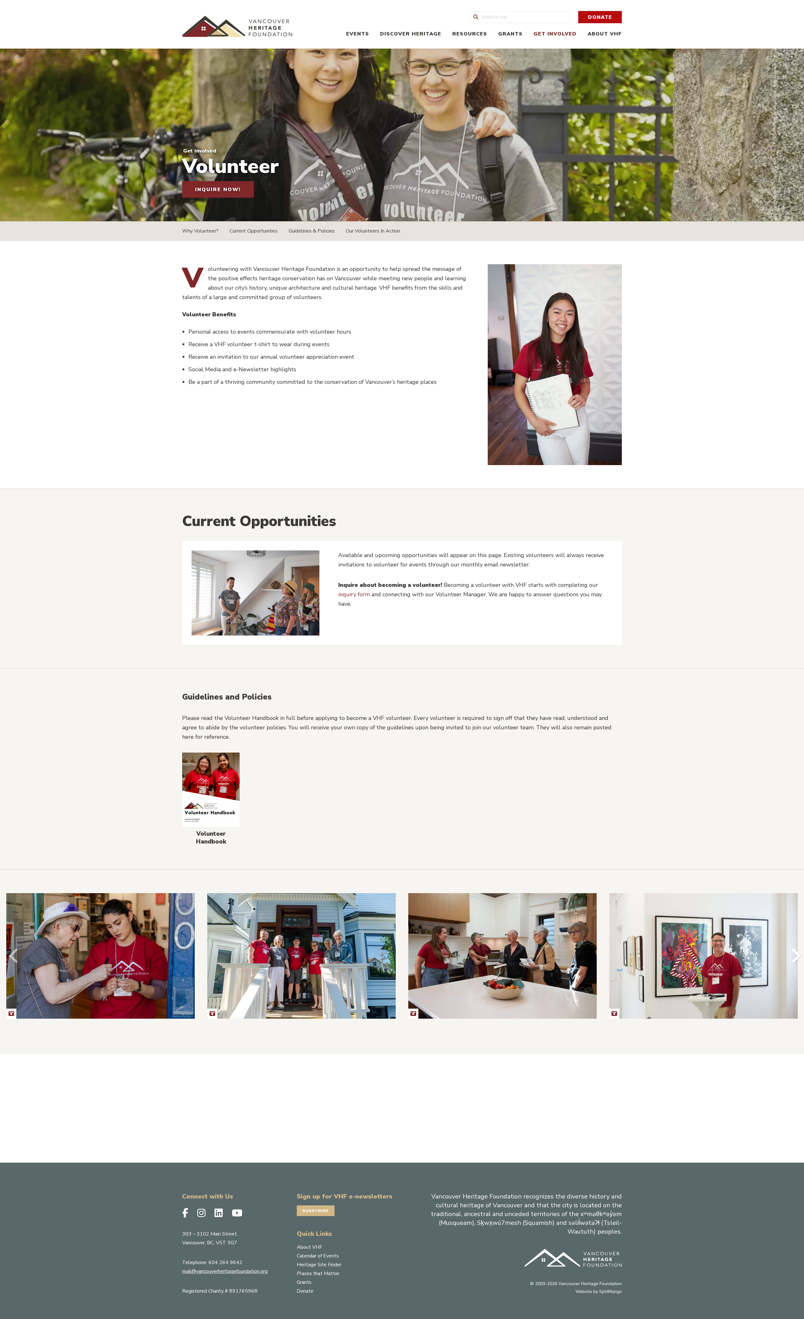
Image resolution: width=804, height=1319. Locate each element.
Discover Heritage (410, 33)
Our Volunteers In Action (373, 231)
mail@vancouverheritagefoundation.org (225, 1271)
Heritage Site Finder (319, 1264)
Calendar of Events (318, 1255)
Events (357, 33)
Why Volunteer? (200, 231)
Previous (11, 955)
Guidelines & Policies (312, 231)
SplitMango (610, 1292)
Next (793, 955)
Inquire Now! (218, 189)
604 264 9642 (225, 1262)
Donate (600, 17)
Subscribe (315, 1210)
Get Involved (555, 33)
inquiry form (354, 594)
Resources (469, 33)
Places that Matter (318, 1273)
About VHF (605, 33)
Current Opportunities (254, 231)
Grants (510, 33)
